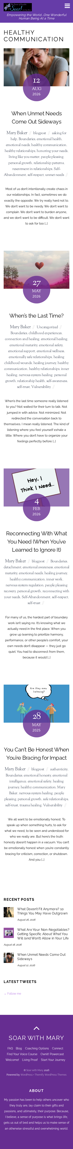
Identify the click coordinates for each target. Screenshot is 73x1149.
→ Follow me (12, 993)
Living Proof (30, 1059)
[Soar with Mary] (18, 9)
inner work (54, 579)
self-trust (23, 387)
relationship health (31, 381)
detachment (12, 567)
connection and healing (22, 339)
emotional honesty (37, 775)
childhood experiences (45, 333)
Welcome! (12, 1059)
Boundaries (27, 139)
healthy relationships (20, 151)
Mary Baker (16, 133)
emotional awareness (38, 567)
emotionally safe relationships (30, 357)
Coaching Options (37, 1048)
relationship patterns (49, 163)
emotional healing (54, 339)
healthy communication (48, 145)
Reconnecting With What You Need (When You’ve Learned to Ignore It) (36, 541)
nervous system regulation (24, 585)
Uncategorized (47, 327)
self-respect (36, 175)
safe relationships (55, 799)
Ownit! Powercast (52, 1054)
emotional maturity (23, 345)
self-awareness (56, 381)
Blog (19, 1048)
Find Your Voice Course (22, 1054)
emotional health (49, 139)
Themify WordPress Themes (51, 1074)
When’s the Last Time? (36, 315)
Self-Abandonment (36, 597)
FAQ (10, 1048)
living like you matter (24, 157)
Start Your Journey (53, 1059)
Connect (57, 1048)
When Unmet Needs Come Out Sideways (41, 957)
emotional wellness (50, 351)
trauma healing (30, 805)
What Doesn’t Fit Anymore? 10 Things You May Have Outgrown (42, 911)
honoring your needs (52, 151)
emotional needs (18, 145)
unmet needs (54, 175)
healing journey (44, 363)
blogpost (39, 133)
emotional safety (50, 345)
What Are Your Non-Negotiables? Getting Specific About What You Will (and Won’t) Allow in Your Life (43, 934)
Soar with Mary (34, 1070)
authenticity (58, 769)
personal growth (20, 163)
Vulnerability (41, 387)
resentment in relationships (32, 169)
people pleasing (52, 157)
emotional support (21, 351)
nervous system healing (36, 375)
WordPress (26, 1074)
